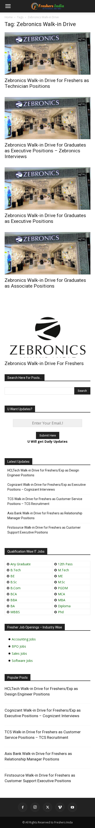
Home (9, 17)
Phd (61, 612)
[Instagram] (35, 807)
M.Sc (61, 582)
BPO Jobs (19, 646)
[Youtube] (72, 807)
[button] (7, 6)
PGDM (63, 588)
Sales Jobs (19, 653)
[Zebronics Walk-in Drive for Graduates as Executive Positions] (47, 188)
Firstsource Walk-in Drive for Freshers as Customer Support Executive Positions (44, 530)
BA (12, 606)
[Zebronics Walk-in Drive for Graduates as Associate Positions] (47, 253)
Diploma (64, 606)
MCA (61, 594)
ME (60, 576)
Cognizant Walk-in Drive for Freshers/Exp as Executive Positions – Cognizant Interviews (46, 487)
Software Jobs (22, 660)
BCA (13, 594)
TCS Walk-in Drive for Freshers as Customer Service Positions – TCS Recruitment (44, 501)
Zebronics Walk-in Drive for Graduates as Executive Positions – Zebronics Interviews (45, 150)
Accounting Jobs (24, 639)
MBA (61, 600)
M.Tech (63, 570)
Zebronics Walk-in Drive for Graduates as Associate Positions (45, 283)
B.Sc (13, 582)
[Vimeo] (60, 807)
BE (12, 576)
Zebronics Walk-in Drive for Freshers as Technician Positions (47, 83)
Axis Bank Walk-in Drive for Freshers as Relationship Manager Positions (44, 515)
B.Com (15, 588)
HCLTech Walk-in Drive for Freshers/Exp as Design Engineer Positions (43, 473)
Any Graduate (20, 564)
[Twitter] (47, 807)
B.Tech (15, 570)
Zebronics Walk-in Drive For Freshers (44, 363)
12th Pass (65, 564)
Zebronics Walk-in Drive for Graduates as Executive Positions (45, 218)
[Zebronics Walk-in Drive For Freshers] (47, 327)
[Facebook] (22, 807)
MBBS (15, 612)
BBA (13, 600)
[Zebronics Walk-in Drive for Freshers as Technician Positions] (47, 53)
